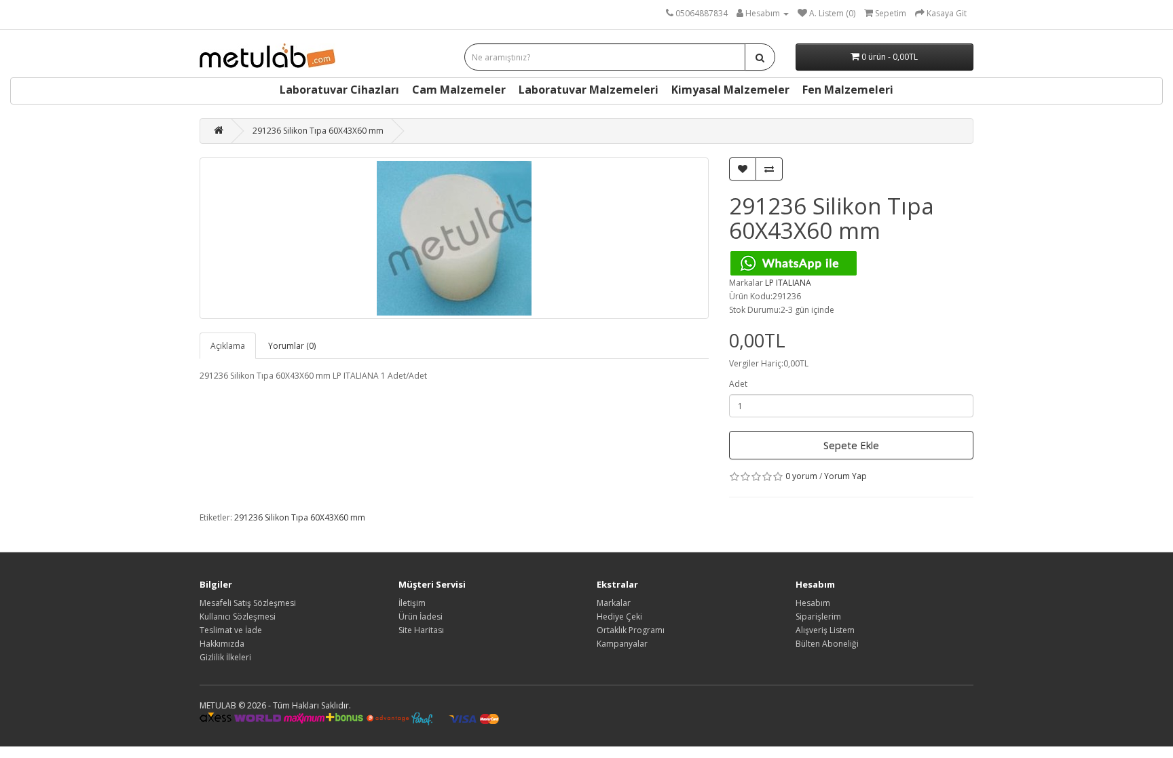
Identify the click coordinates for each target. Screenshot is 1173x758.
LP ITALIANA (788, 282)
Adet (738, 384)
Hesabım (813, 603)
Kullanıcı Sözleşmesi (238, 616)
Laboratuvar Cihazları (339, 89)
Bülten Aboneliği (827, 643)
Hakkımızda (222, 643)
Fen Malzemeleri (847, 89)
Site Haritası (421, 630)
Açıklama (227, 346)
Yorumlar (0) (292, 346)
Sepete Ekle (851, 445)
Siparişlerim (818, 616)
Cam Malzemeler (459, 89)
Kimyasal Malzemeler (730, 89)
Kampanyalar (622, 643)
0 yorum (801, 476)
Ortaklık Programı (631, 630)
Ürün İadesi (420, 616)
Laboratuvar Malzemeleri (588, 89)
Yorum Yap (845, 476)
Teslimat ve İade (231, 630)
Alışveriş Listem (825, 630)
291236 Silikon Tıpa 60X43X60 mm (318, 130)
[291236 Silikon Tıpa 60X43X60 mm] (454, 238)
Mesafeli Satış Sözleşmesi (248, 603)
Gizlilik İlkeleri (225, 657)
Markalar (614, 603)
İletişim (412, 603)
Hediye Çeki (619, 616)
